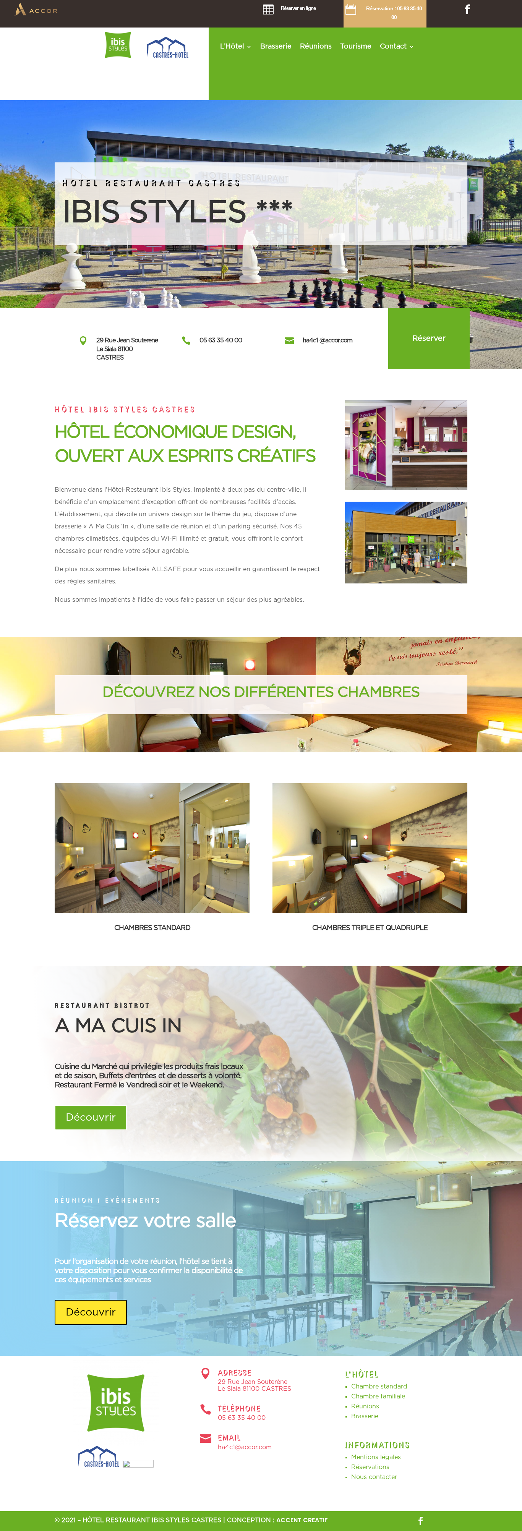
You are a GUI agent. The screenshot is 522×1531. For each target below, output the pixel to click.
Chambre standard (379, 1387)
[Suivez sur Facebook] (467, 9)
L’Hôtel (232, 47)
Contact (393, 47)
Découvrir (91, 1117)
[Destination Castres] (99, 1466)
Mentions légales (376, 1457)
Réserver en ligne (298, 8)
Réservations (370, 1467)
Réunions (316, 47)
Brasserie (276, 47)
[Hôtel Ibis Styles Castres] (117, 56)
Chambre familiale (378, 1396)
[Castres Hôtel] (168, 56)
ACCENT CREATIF (302, 1520)
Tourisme (355, 47)
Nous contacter (374, 1477)
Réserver (429, 338)
